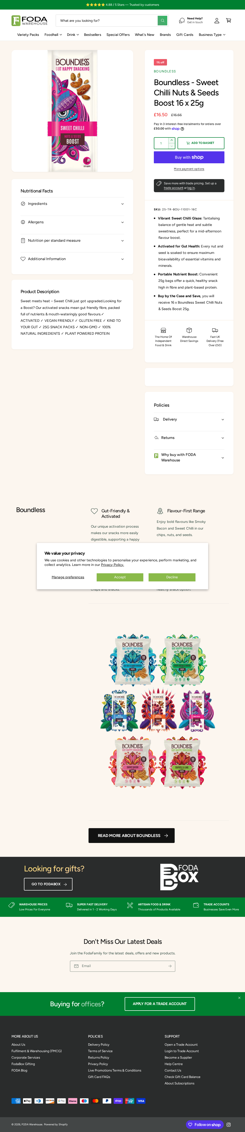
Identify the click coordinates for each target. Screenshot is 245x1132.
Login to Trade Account (182, 1051)
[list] (122, 907)
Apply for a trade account (159, 1003)
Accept (120, 577)
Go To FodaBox (46, 884)
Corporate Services (25, 1057)
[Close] (239, 998)
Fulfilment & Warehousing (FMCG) (36, 1051)
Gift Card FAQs (99, 1077)
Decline (172, 577)
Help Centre (174, 1064)
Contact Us (173, 1070)
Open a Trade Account (181, 1044)
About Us (18, 1044)
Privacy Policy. (112, 565)
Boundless (165, 71)
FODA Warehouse (32, 1124)
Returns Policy (98, 1057)
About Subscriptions (179, 1083)
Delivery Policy (98, 1044)
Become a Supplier (178, 1057)
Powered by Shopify (56, 1124)
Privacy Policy (98, 1064)
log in (191, 188)
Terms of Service (100, 1051)
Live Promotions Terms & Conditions (114, 1070)
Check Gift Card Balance (182, 1077)
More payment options (189, 168)
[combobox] (112, 20)
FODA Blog (19, 1070)
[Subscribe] (170, 966)
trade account (173, 188)
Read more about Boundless (129, 835)
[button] (228, 20)
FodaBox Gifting (23, 1064)
